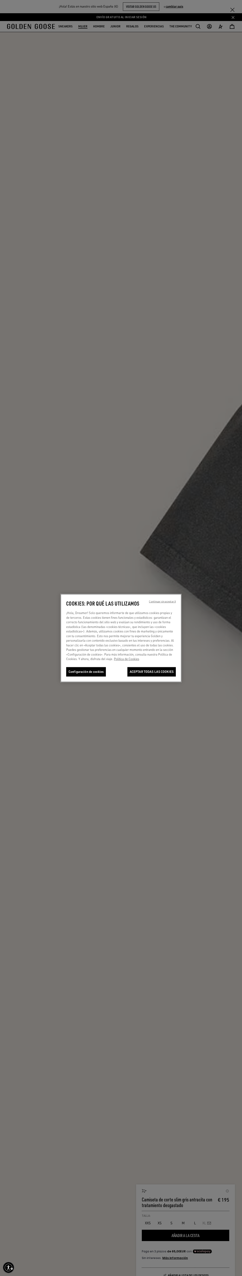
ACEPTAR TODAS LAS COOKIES (151, 672)
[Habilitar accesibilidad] (8, 1267)
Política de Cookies (126, 659)
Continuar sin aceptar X (162, 601)
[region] (121, 638)
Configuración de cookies (86, 672)
